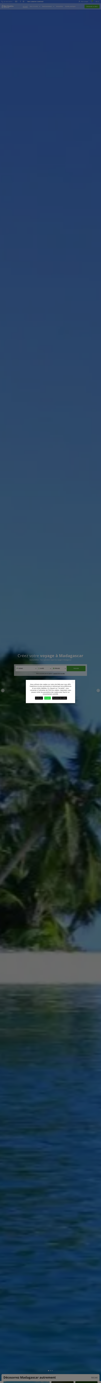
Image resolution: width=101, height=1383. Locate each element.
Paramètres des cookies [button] (59, 698)
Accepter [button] (47, 698)
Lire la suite (39, 698)
